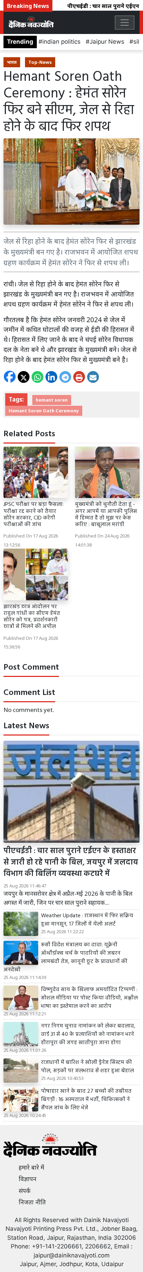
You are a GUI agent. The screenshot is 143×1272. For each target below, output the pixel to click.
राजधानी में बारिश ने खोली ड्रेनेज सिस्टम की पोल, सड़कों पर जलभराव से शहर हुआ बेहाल (87, 1066)
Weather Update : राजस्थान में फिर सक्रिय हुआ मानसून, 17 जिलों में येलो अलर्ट (87, 920)
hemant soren (52, 400)
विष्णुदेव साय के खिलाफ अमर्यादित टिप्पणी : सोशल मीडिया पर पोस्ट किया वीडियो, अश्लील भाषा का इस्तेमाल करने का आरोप (89, 998)
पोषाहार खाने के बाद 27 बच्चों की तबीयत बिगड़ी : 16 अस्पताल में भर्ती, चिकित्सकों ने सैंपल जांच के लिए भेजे (86, 1099)
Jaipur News (107, 41)
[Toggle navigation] (124, 22)
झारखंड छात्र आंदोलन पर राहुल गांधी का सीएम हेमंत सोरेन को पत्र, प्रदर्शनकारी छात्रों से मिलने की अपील (31, 616)
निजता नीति (32, 1202)
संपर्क (25, 1190)
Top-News (40, 62)
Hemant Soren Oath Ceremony (44, 410)
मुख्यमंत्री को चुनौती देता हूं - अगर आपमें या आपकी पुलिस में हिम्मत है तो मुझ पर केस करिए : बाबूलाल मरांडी (106, 514)
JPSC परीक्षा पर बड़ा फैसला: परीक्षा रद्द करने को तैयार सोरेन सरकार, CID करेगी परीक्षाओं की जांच (33, 514)
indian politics (61, 41)
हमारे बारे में (31, 1167)
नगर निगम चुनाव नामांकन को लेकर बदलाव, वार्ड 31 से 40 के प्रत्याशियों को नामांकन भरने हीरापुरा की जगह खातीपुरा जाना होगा (88, 1034)
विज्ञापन (27, 1179)
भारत (12, 62)
